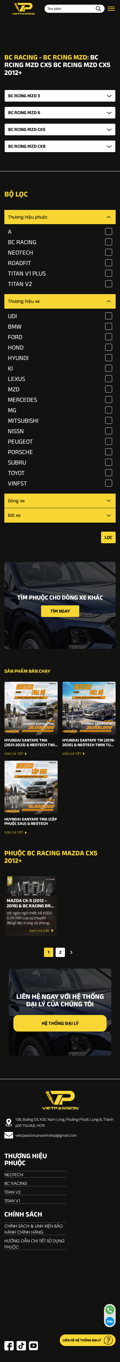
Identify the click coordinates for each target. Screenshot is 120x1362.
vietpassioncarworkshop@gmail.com (46, 1135)
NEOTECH (13, 1174)
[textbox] (60, 95)
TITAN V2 (12, 1191)
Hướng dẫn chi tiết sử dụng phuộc (34, 1243)
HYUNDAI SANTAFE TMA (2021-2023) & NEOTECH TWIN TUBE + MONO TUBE (30, 742)
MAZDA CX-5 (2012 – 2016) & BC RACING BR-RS (29, 903)
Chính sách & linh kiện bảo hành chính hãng (33, 1229)
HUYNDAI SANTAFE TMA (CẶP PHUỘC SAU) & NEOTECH (30, 821)
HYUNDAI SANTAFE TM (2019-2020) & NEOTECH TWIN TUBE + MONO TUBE (89, 742)
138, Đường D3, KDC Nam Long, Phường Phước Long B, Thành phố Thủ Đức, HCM (64, 1122)
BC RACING (15, 1183)
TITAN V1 (12, 1200)
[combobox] (60, 96)
